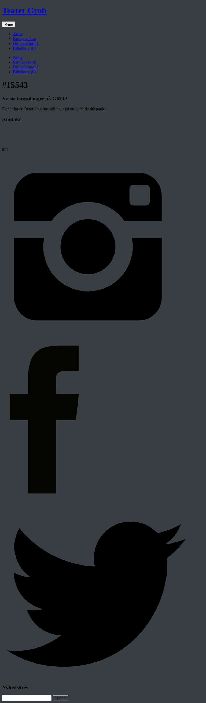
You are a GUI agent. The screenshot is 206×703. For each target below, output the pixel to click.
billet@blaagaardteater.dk (23, 154)
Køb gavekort (24, 38)
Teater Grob (24, 10)
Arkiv (18, 33)
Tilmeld (60, 698)
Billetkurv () (24, 48)
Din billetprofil (25, 43)
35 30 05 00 (19, 149)
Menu (8, 24)
